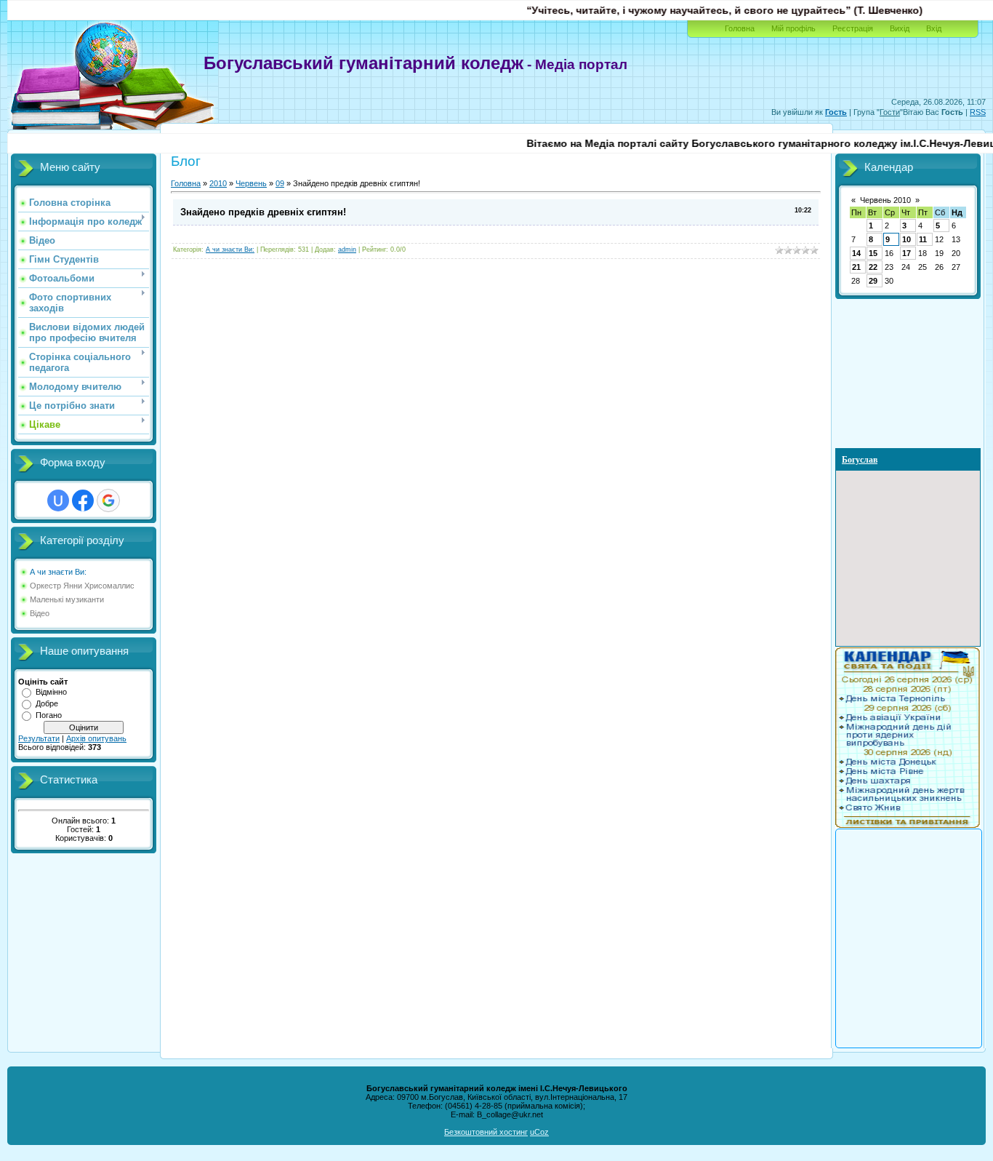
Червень (251, 183)
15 (873, 253)
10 (906, 239)
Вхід (933, 28)
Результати (39, 738)
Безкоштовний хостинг (486, 1132)
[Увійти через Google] (108, 500)
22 (873, 267)
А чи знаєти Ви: (58, 571)
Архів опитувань (96, 738)
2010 (218, 183)
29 (873, 280)
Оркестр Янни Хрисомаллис (82, 585)
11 (923, 239)
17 (906, 253)
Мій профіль (793, 28)
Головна (740, 28)
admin (347, 249)
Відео (39, 613)
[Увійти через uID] (58, 500)
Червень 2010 (885, 200)
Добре (47, 703)
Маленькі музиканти (67, 599)
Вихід (899, 28)
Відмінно (51, 691)
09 (280, 183)
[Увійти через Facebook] (83, 500)
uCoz (539, 1132)
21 (856, 267)
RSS (978, 112)
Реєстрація (852, 28)
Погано (49, 715)
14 (856, 253)
